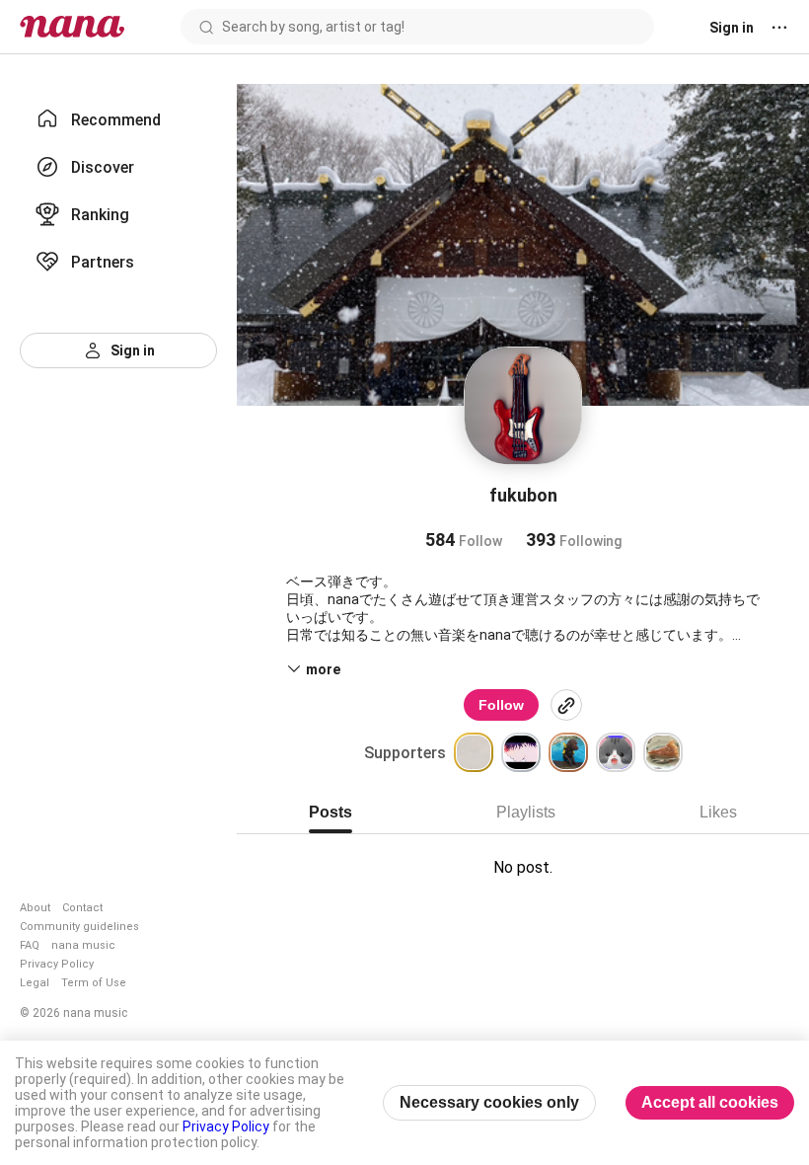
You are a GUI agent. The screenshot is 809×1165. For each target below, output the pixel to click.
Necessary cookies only (489, 1102)
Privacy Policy (57, 964)
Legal (34, 982)
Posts (330, 812)
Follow (501, 705)
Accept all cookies (709, 1102)
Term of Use (93, 982)
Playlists (525, 812)
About (35, 907)
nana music (83, 945)
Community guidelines (79, 926)
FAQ (29, 945)
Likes (718, 812)
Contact (82, 907)
